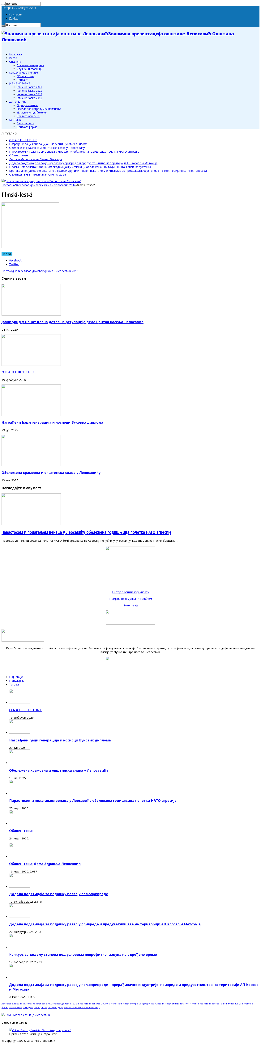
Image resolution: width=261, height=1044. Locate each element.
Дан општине (17, 101)
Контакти (15, 14)
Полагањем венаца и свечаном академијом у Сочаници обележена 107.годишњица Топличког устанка (80, 167)
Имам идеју (131, 605)
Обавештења (25, 76)
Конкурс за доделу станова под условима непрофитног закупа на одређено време (83, 954)
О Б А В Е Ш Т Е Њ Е (23, 140)
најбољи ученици (229, 1003)
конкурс (96, 1003)
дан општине (246, 1003)
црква (44, 1007)
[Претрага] (3, 4)
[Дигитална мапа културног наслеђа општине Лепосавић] (41, 181)
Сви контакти (25, 123)
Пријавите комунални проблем (130, 599)
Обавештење (18, 155)
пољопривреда (56, 1003)
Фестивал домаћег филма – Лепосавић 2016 (40, 271)
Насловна (15, 54)
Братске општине (28, 116)
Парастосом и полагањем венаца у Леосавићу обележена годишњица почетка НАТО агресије (74, 151)
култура (134, 1003)
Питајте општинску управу (130, 592)
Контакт (22, 80)
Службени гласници (29, 69)
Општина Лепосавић (111, 1003)
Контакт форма (27, 127)
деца (60, 1007)
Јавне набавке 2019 (29, 94)
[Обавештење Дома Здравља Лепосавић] (19, 856)
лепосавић (7, 1003)
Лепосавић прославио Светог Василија (35, 159)
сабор (37, 1007)
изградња (28, 1007)
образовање (15, 1007)
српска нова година (200, 1003)
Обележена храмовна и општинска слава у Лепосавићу (47, 148)
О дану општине (27, 105)
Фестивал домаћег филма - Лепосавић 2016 (46, 185)
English (13, 18)
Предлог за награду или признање (39, 109)
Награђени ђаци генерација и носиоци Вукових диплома (48, 144)
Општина (15, 61)
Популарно (16, 680)
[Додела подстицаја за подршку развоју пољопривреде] (19, 886)
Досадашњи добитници (32, 112)
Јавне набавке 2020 (29, 90)
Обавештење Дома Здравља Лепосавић (45, 863)
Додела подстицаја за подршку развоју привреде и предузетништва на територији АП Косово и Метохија (83, 163)
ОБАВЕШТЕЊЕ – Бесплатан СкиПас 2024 (37, 174)
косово (215, 1003)
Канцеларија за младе (23, 72)
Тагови (14, 684)
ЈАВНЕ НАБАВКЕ (19, 83)
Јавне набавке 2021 (29, 87)
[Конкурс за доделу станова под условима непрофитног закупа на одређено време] (19, 947)
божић (5, 1007)
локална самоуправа (24, 1003)
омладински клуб (181, 1003)
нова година (84, 1003)
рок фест (52, 1007)
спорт (126, 1003)
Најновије (16, 677)
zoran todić (41, 1003)
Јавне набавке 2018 (29, 98)
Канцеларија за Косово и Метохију (82, 1007)
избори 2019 (71, 1003)
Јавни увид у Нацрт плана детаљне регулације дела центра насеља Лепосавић (72, 322)
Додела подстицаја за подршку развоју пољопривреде (58, 894)
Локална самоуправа (30, 65)
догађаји (166, 1003)
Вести (13, 58)
